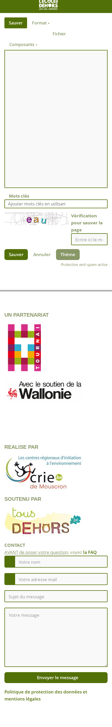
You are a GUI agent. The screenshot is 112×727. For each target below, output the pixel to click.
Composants (22, 44)
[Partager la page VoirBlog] (56, 284)
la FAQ (90, 552)
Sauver (16, 23)
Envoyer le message (57, 677)
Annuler (42, 254)
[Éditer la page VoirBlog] (18, 284)
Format (40, 23)
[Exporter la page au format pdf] (93, 284)
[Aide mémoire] (48, 44)
